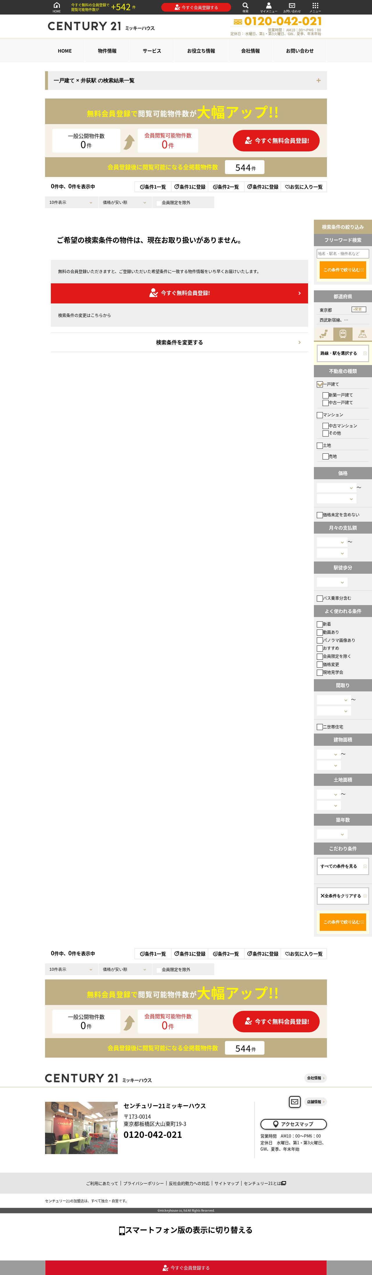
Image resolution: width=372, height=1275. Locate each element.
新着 (327, 624)
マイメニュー (269, 11)
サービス (152, 50)
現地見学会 (333, 672)
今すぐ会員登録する (200, 7)
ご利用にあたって (102, 1183)
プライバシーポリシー (143, 1183)
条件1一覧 (155, 186)
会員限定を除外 (176, 202)
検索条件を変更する (179, 342)
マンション (333, 414)
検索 (245, 11)
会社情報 (250, 50)
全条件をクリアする (343, 895)
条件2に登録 (265, 186)
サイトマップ (226, 1183)
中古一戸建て (341, 402)
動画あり (331, 632)
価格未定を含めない (341, 514)
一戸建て (331, 384)
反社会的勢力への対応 (189, 1183)
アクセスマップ (297, 1123)
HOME (57, 11)
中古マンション (343, 425)
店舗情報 (314, 1101)
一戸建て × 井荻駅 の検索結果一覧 (94, 80)
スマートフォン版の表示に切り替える (189, 1229)
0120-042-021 (153, 1134)
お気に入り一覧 (306, 186)
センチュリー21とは (262, 1183)
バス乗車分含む (337, 598)
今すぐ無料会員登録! (282, 140)
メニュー (315, 11)
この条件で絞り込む (341, 269)
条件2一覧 (228, 186)
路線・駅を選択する (339, 353)
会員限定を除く (337, 656)
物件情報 (107, 50)
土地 (327, 445)
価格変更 (331, 664)
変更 (358, 309)
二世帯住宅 (333, 726)
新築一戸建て (341, 395)
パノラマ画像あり (339, 640)
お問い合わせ (292, 11)
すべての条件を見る (339, 866)
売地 (333, 456)
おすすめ (331, 648)
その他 (335, 433)
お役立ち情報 (201, 50)
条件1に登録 (192, 186)
